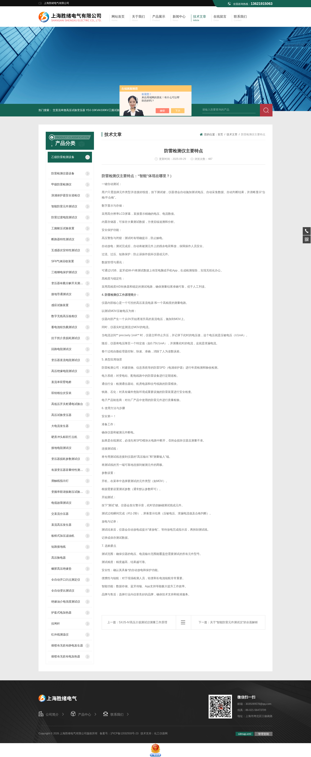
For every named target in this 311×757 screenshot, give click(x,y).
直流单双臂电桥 (61, 382)
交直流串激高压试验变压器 (69, 110)
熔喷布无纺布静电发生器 (67, 645)
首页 (220, 134)
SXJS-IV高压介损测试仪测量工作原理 (143, 622)
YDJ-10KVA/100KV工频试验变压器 (107, 110)
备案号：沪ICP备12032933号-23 (119, 733)
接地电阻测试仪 (61, 447)
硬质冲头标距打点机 (64, 436)
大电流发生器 (60, 425)
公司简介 (52, 714)
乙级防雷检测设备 (62, 157)
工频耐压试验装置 (62, 228)
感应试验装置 (60, 305)
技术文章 (232, 134)
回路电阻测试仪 (61, 349)
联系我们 (117, 714)
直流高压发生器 (61, 524)
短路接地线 (58, 546)
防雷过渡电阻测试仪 (64, 217)
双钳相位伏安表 (61, 393)
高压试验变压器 (61, 414)
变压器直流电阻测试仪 (65, 360)
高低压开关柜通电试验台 (67, 403)
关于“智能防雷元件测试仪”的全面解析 (234, 622)
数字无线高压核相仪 (64, 316)
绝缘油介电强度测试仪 (65, 601)
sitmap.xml (244, 733)
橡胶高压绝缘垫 (61, 568)
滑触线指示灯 (60, 480)
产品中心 (84, 714)
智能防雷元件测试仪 (64, 206)
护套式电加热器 (61, 612)
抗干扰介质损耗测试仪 (65, 338)
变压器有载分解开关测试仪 (67, 283)
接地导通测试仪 (61, 294)
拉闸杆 (55, 623)
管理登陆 (263, 733)
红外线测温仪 (60, 634)
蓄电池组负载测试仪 (64, 327)
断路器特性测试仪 (62, 239)
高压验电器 (58, 557)
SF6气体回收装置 (62, 261)
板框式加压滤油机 (62, 535)
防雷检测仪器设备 (62, 173)
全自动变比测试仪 (62, 590)
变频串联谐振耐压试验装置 (67, 491)
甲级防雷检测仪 (61, 184)
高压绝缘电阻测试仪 (64, 371)
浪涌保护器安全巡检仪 (65, 195)
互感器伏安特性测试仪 (65, 250)
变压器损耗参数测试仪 (65, 458)
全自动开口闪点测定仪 (65, 579)
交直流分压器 (60, 513)
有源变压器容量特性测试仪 (67, 469)
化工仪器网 (161, 733)
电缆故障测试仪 (61, 502)
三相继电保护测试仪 (64, 272)
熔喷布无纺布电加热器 (65, 656)
